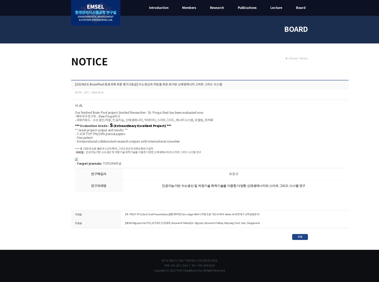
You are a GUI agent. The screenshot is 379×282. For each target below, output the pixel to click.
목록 (300, 237)
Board (300, 8)
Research (217, 8)
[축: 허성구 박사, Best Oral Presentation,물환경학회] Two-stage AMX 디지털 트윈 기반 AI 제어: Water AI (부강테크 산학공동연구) (192, 214)
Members (189, 8)
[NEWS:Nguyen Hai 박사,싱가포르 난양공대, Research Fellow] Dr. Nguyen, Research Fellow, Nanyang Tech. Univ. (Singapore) (192, 223)
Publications (247, 8)
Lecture (276, 8)
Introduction (158, 8)
